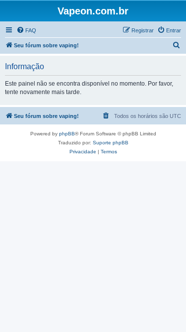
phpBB (67, 133)
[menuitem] (26, 30)
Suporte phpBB (110, 142)
